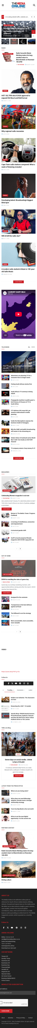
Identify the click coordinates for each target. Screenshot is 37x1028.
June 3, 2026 (6, 205)
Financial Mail (5, 967)
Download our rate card (8, 948)
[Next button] (34, 32)
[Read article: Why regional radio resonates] (18, 117)
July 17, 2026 (15, 532)
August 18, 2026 (30, 64)
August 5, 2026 (6, 882)
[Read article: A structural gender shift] (5, 532)
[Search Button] (34, 5)
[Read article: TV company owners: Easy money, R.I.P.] (5, 450)
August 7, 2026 (16, 517)
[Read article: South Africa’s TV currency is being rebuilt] (5, 393)
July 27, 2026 (6, 169)
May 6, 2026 (15, 416)
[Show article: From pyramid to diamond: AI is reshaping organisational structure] (5, 41)
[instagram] (24, 683)
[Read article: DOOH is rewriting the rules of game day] (18, 568)
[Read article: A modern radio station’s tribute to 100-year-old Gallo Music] (18, 255)
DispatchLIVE (5, 971)
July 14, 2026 (15, 625)
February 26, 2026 (7, 274)
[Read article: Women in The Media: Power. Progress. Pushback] (5, 515)
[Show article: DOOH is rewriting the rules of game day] (14, 41)
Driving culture (6, 880)
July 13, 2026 (15, 542)
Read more (7, 508)
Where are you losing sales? (20, 791)
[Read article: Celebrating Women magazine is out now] (18, 484)
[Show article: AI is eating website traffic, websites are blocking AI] (23, 41)
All (29, 347)
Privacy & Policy (20, 1018)
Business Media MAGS (8, 978)
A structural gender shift (18, 530)
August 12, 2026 (8, 370)
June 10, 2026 (15, 396)
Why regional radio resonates (12, 131)
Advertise (10, 1018)
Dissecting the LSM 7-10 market (21, 706)
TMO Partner (20, 64)
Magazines (7, 490)
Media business (8, 25)
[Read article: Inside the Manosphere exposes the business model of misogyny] (5, 423)
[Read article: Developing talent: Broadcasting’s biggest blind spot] (18, 186)
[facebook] (8, 683)
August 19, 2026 (16, 793)
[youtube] (16, 683)
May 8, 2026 (15, 406)
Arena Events (5, 980)
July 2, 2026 (15, 386)
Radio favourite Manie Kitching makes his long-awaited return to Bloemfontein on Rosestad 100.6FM (25, 57)
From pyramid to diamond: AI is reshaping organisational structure (16, 31)
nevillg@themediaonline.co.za (10, 939)
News (33, 347)
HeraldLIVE (4, 969)
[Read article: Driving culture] (18, 869)
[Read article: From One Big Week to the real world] (5, 811)
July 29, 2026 (6, 134)
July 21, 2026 (15, 615)
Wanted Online (5, 974)
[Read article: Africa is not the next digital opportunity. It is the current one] (5, 818)
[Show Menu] (2, 5)
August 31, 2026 (16, 582)
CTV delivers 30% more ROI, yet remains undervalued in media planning (20, 412)
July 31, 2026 (15, 380)
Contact (30, 1018)
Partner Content (7, 53)
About (3, 1018)
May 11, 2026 (6, 238)
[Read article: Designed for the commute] (5, 599)
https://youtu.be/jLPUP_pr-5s (10, 671)
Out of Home (7, 574)
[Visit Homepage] (18, 5)
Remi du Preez (6, 582)
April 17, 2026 (15, 425)
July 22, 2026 (15, 526)
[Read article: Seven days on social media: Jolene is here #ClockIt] (18, 744)
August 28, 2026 (24, 764)
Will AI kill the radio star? (10, 236)
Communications (9, 875)
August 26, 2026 (16, 599)
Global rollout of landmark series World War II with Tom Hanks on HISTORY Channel (23, 439)
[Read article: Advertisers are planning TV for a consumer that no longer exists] (5, 377)
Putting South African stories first (21, 384)
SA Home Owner (6, 976)
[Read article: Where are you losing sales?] (5, 793)
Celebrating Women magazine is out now (15, 496)
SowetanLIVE (5, 960)
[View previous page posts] (16, 548)
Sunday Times (5, 958)
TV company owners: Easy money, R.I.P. (23, 448)
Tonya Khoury (14, 764)
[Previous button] (34, 36)
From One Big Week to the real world (22, 809)
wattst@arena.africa (7, 946)
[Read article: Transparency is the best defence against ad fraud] (5, 607)
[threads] (27, 683)
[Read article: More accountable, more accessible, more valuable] (5, 622)
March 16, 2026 (16, 433)
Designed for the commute (19, 597)
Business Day (5, 965)
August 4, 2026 (16, 820)
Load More (18, 281)
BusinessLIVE (5, 963)
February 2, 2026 (16, 450)
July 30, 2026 (15, 609)
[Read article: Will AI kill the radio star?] (18, 221)
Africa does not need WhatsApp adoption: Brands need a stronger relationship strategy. (21, 800)
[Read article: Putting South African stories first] (5, 386)
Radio (5, 90)
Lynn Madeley (8, 35)
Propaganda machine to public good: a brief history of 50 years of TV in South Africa (23, 402)
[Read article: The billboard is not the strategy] (5, 615)
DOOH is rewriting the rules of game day (15, 579)
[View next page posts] (20, 548)
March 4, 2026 (15, 444)
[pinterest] (20, 683)
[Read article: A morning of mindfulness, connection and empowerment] (5, 524)
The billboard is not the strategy (21, 613)
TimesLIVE (4, 956)
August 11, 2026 (7, 100)
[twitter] (12, 683)
